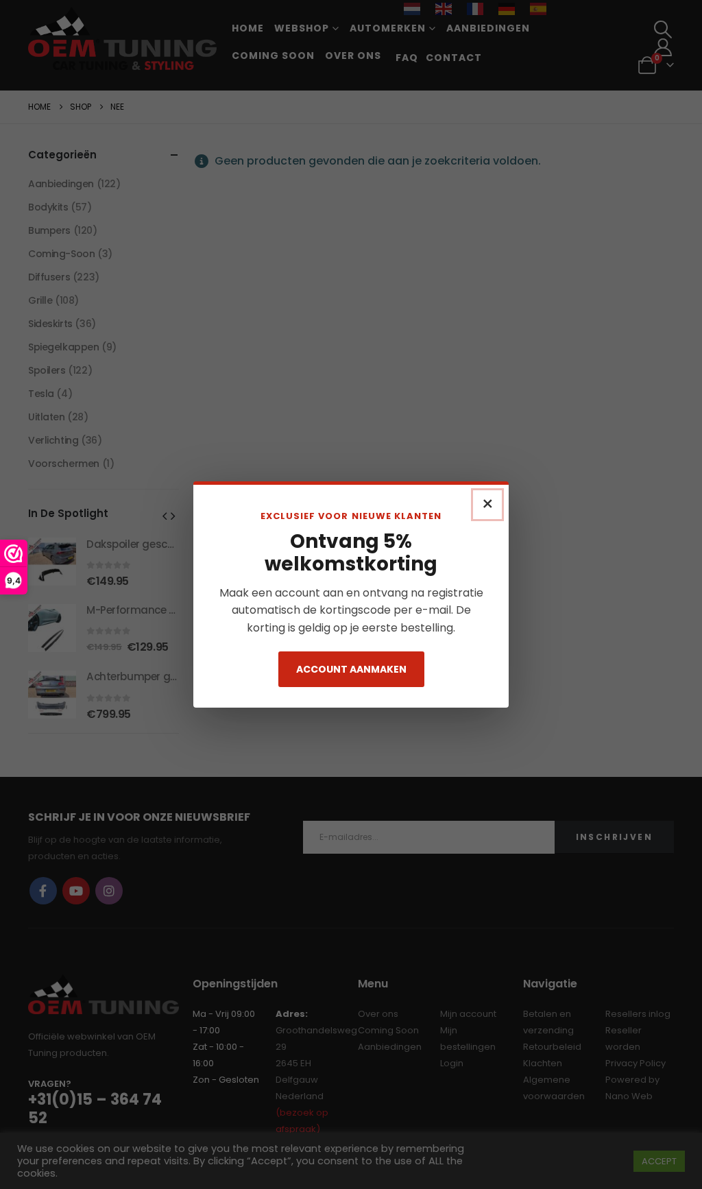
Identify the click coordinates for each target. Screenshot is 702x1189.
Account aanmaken (351, 669)
